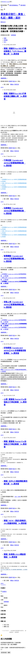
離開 (9, 652)
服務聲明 (17, 632)
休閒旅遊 (13, 35)
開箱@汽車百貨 (14, 84)
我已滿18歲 (3, 652)
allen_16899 (18, 496)
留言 (14, 81)
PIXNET (7, 630)
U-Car (10, 130)
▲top (2, 87)
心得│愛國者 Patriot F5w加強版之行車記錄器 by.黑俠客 (15, 402)
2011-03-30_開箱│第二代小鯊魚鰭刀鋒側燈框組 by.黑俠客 (14, 569)
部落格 (5, 40)
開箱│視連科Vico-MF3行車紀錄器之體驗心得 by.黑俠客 (15, 96)
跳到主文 (3, 22)
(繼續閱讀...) (4, 78)
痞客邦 (10, 81)
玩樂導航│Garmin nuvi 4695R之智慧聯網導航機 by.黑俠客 (15, 211)
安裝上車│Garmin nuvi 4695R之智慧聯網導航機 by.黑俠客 (15, 304)
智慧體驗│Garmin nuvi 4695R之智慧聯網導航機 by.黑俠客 (15, 258)
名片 (5, 42)
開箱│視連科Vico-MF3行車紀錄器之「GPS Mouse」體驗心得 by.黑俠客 (15, 51)
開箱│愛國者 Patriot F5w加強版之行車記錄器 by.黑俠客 (15, 444)
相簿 (5, 38)
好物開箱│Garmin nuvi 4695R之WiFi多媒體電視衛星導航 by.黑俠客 (15, 350)
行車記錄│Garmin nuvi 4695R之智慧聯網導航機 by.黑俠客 (15, 163)
